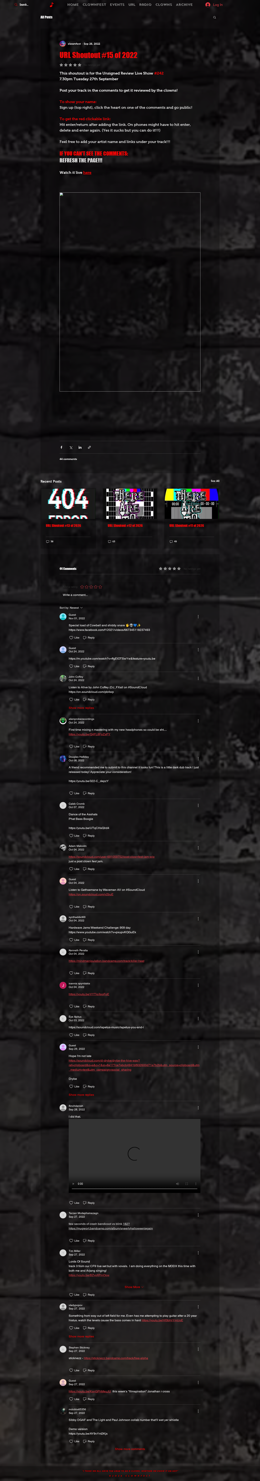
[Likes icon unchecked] (71, 637)
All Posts (46, 17)
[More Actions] (198, 616)
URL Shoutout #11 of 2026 (186, 525)
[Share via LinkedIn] (80, 447)
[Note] (52, 4)
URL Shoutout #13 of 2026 (63, 525)
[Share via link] (89, 447)
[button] (214, 17)
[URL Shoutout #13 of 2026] (68, 504)
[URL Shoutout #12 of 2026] (130, 504)
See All (215, 480)
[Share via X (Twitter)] (71, 447)
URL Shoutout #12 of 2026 (125, 525)
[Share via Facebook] (61, 447)
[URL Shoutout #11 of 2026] (192, 504)
